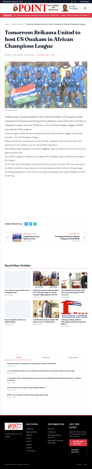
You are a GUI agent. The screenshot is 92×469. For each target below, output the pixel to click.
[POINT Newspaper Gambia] (72, 1)
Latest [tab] (19, 357)
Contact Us (52, 432)
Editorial (29, 435)
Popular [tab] (45, 357)
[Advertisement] (46, 199)
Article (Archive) (17, 24)
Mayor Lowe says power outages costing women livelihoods (30, 15)
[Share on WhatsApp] (35, 224)
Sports (28, 438)
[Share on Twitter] (30, 224)
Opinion (29, 444)
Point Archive (84, 1)
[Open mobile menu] (85, 8)
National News (31, 432)
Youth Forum (30, 451)
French (28, 441)
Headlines (30, 429)
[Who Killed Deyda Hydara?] (71, 8)
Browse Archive (75, 451)
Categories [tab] (73, 357)
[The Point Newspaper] (75, 1)
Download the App (78, 443)
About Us (51, 429)
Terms (85, 464)
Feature (29, 448)
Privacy (78, 464)
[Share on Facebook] (26, 224)
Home (7, 24)
